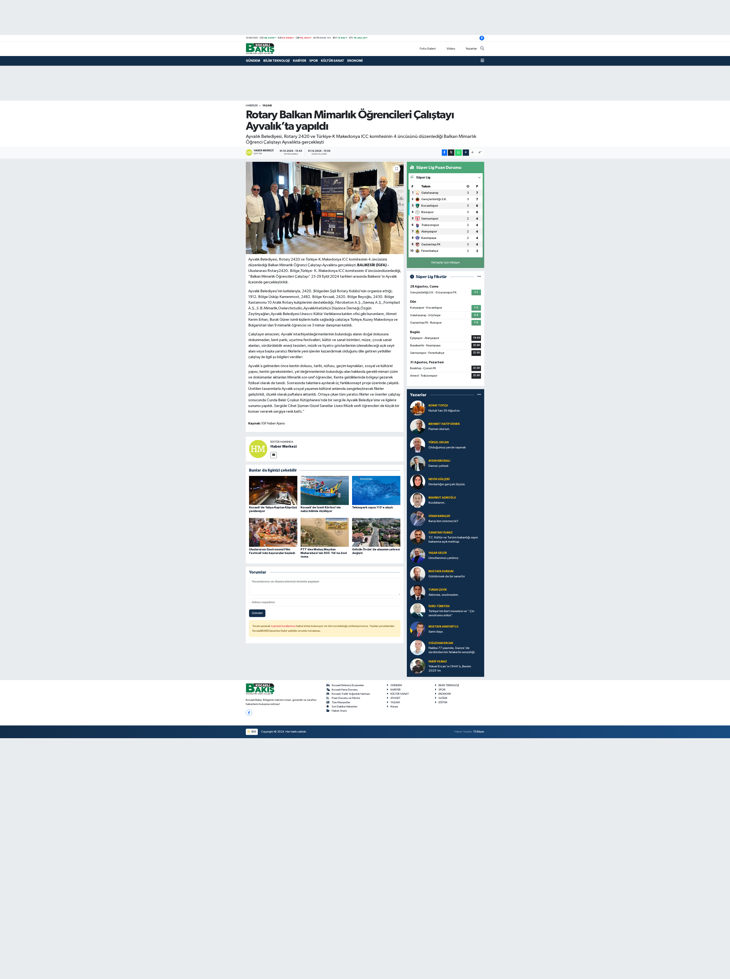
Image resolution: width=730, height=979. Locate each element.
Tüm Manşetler (341, 702)
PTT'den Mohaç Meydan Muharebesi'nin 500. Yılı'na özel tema (324, 553)
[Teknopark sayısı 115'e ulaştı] (376, 490)
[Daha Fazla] (466, 152)
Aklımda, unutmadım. (443, 595)
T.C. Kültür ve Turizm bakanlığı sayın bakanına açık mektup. (453, 539)
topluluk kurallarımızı (283, 626)
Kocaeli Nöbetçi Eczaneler (348, 685)
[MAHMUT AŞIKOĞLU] (417, 500)
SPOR (313, 60)
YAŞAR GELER (437, 553)
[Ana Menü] (482, 60)
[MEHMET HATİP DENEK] (417, 426)
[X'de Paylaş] (451, 152)
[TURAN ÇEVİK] (417, 592)
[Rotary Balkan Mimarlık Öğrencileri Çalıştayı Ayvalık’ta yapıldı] (325, 208)
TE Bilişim (478, 731)
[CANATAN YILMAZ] (417, 537)
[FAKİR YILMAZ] (417, 666)
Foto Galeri (428, 48)
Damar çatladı (438, 466)
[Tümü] (479, 394)
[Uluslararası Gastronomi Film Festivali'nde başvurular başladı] (273, 532)
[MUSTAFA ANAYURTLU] (417, 629)
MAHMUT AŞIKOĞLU (442, 497)
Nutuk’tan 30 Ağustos (444, 410)
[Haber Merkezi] (258, 448)
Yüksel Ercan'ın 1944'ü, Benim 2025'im (449, 668)
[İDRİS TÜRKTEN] (417, 610)
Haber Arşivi (339, 710)
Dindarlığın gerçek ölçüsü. (446, 484)
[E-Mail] (274, 455)
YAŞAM (267, 105)
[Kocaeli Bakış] (260, 48)
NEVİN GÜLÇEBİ (439, 479)
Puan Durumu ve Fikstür (346, 698)
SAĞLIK (443, 698)
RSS (253, 731)
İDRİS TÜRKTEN (438, 606)
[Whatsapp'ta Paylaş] (458, 152)
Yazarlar (471, 48)
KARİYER (299, 60)
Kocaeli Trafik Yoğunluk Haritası (351, 693)
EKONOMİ (355, 60)
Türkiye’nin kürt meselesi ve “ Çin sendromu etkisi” (451, 613)
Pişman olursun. (439, 429)
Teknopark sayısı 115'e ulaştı (372, 507)
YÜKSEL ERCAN (438, 442)
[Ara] (482, 48)
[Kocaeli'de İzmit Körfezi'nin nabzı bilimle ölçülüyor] (325, 490)
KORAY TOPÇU (438, 405)
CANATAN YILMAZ (440, 532)
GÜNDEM (253, 60)
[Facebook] (249, 713)
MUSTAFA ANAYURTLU (443, 626)
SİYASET (395, 698)
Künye (394, 706)
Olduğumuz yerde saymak (447, 447)
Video (451, 48)
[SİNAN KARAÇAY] (417, 518)
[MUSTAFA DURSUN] (417, 573)
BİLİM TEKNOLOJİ (276, 60)
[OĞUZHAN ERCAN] (417, 647)
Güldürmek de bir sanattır (446, 576)
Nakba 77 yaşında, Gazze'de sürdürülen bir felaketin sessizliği (451, 650)
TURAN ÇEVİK (437, 589)
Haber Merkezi (284, 446)
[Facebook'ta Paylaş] (444, 152)
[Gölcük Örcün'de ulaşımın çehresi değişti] (376, 532)
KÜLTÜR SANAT (332, 60)
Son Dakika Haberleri (344, 706)
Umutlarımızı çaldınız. (443, 558)
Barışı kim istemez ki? (443, 521)
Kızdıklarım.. (437, 502)
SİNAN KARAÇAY (439, 516)
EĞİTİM (443, 702)
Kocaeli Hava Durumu (345, 689)
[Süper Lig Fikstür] (479, 276)
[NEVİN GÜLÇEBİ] (417, 481)
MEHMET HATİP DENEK (444, 424)
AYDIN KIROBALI (439, 460)
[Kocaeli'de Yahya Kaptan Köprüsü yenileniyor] (273, 490)
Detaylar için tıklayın (445, 262)
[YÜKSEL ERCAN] (417, 444)
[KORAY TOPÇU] (417, 408)
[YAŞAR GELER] (417, 555)
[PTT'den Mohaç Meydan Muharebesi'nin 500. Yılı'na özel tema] (325, 532)
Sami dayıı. (436, 631)
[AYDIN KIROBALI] (417, 463)
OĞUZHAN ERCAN (440, 643)
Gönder (257, 613)
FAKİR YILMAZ (437, 661)
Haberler (252, 105)
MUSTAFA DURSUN (440, 571)
